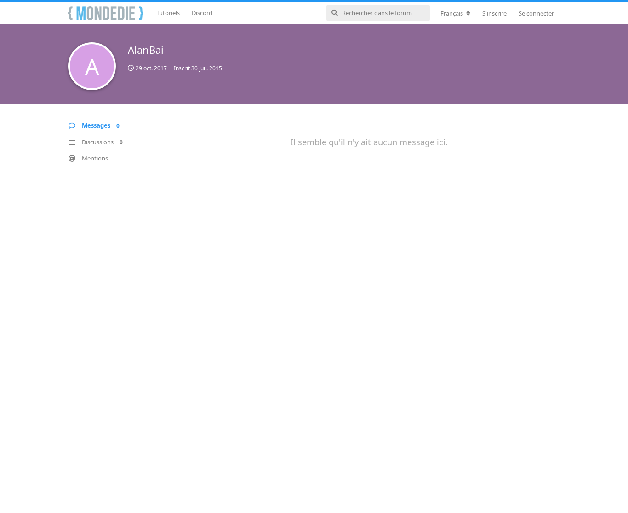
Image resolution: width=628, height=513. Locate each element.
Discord (202, 13)
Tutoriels (168, 13)
